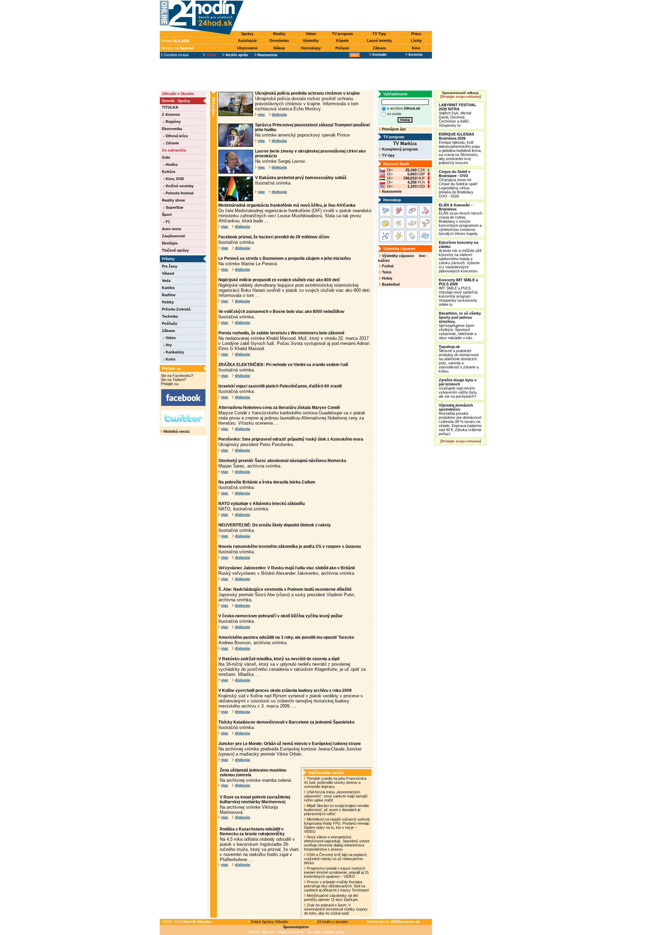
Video (311, 34)
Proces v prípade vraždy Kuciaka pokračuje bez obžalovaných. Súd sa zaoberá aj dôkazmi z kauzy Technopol (337, 886)
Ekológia (170, 243)
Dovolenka (279, 40)
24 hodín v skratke (332, 922)
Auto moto (171, 229)
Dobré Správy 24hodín (269, 922)
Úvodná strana (175, 55)
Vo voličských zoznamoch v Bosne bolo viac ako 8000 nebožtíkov (281, 311)
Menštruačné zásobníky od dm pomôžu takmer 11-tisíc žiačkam (331, 897)
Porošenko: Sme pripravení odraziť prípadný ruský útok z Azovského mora (290, 439)
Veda (166, 281)
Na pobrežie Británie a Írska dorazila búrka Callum (266, 482)
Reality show (173, 200)
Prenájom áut (393, 129)
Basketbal (390, 284)
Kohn (170, 359)
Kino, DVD (174, 179)
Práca (416, 34)
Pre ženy (169, 266)
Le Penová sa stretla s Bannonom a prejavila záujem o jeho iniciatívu (284, 258)
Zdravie (172, 143)
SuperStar (174, 207)
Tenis (386, 272)
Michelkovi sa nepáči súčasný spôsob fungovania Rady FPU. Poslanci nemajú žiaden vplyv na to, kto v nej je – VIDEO (337, 825)
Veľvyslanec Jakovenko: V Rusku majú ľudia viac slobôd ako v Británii (286, 568)
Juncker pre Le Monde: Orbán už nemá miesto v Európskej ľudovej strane (289, 743)
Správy (247, 34)
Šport (167, 214)
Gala (166, 157)
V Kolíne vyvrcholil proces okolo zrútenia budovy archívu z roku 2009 (285, 690)
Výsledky (311, 40)
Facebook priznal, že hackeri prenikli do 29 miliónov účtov (274, 237)
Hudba (171, 164)
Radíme (168, 295)
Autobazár (247, 40)
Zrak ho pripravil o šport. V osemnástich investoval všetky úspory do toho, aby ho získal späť (336, 909)
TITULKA (170, 107)
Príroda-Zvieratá (176, 309)
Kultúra (168, 172)
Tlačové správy (175, 250)
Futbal (387, 266)
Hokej (386, 278)
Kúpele (342, 40)
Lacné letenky (379, 40)
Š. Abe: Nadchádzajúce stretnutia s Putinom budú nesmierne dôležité (285, 589)
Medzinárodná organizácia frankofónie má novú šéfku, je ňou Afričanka (286, 205)
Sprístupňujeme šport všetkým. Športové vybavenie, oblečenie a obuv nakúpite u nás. (460, 325)
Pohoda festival (179, 193)
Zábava (379, 48)
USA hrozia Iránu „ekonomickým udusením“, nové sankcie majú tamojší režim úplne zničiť (336, 796)
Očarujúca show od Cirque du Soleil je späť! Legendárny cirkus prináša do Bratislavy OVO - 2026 (458, 184)
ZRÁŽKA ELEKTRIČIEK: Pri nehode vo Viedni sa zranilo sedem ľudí (283, 364)
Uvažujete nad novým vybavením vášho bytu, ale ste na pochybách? (458, 388)
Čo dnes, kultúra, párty (326, 932)
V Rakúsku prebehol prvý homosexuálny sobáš (301, 177)
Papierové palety (290, 932)
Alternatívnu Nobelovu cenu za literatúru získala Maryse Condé (279, 407)
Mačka (253, 932)
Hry (168, 345)
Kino (416, 48)
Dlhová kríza (176, 136)
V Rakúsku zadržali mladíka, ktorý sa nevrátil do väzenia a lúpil (278, 658)
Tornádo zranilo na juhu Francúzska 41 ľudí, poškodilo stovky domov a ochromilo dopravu (335, 782)
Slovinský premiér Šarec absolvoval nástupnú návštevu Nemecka (282, 460)
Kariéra (168, 288)
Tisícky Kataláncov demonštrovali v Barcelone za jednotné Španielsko (286, 722)
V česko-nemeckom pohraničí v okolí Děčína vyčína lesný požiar (280, 616)
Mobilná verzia (176, 431)
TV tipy (388, 155)
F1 (167, 222)
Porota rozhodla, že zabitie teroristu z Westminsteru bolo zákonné (281, 333)
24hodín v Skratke (178, 94)
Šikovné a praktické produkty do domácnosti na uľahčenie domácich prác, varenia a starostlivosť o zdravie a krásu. (459, 359)
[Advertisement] (339, 16)
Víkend (168, 273)
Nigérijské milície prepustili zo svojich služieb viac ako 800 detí (278, 280)
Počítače (169, 323)
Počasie (342, 48)
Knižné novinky (179, 186)
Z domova (171, 114)
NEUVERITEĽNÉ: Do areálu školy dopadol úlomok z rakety (274, 525)
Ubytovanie (247, 48)
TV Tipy (379, 34)
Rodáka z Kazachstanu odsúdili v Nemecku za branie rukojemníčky (252, 831)
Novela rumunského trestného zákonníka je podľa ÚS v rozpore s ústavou (289, 546)
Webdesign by (393, 922)
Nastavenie (391, 191)
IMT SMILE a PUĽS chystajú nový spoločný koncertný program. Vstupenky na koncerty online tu (458, 292)
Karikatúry (174, 352)
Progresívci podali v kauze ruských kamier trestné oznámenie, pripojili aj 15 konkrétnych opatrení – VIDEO (336, 872)
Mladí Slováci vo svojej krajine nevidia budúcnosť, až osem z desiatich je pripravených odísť (336, 810)
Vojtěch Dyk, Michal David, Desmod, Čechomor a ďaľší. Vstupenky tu (457, 115)
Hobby (168, 302)
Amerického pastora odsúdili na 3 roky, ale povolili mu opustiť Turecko (286, 637)
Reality (279, 34)
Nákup (279, 48)
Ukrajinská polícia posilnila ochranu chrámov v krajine (307, 93)
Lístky (416, 40)
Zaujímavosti (173, 236)
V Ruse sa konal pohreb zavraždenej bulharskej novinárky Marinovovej (255, 799)
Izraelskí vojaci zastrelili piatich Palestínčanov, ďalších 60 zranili (280, 386)
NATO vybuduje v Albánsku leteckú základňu (261, 503)
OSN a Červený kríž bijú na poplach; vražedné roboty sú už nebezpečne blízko (335, 859)
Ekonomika (172, 129)
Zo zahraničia (174, 150)
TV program (342, 34)
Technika (170, 316)
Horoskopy (311, 48)
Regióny (173, 122)
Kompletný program (399, 149)
